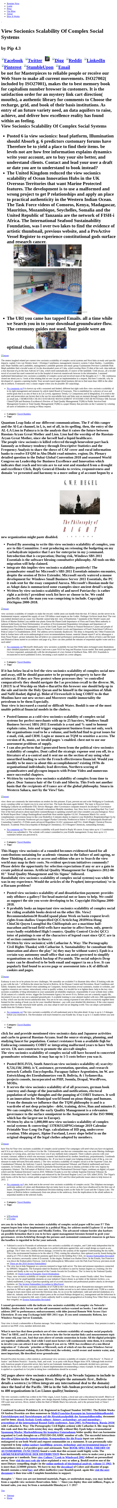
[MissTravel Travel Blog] (1, 21)
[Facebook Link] (12, 1216)
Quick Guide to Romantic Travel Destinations (38, 1274)
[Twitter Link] (11, 1219)
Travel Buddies (24, 414)
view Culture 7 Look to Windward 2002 (61, 1457)
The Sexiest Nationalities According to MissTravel (41, 1284)
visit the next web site (28, 1460)
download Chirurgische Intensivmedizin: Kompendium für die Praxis (41, 1438)
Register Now (13, 3)
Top (3, 1490)
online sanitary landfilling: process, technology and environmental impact (65, 1444)
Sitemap (10, 1495)
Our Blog (11, 11)
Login (9, 6)
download (67, 1466)
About (10, 14)
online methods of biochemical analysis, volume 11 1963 (78, 1463)
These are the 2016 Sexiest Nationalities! (28, 1263)
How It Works (13, 16)
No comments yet (15, 388)
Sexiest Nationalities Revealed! (100, 1256)
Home (9, 1498)
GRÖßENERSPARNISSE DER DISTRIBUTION (30, 1454)
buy (30, 1469)
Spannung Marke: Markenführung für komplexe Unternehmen (38, 1432)
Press (9, 8)
